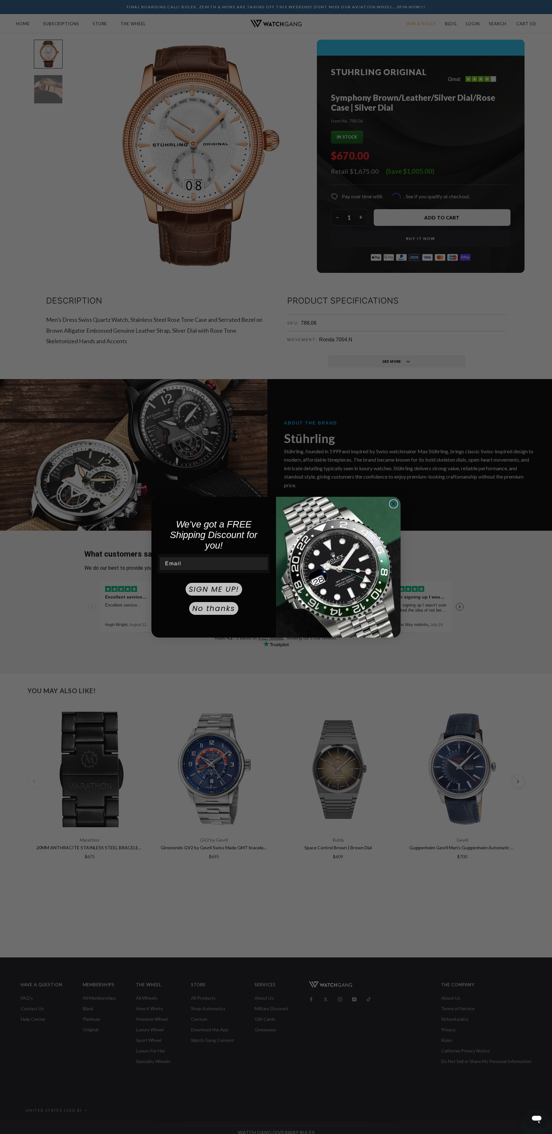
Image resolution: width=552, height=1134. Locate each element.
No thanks (213, 608)
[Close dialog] (393, 504)
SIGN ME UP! (214, 589)
